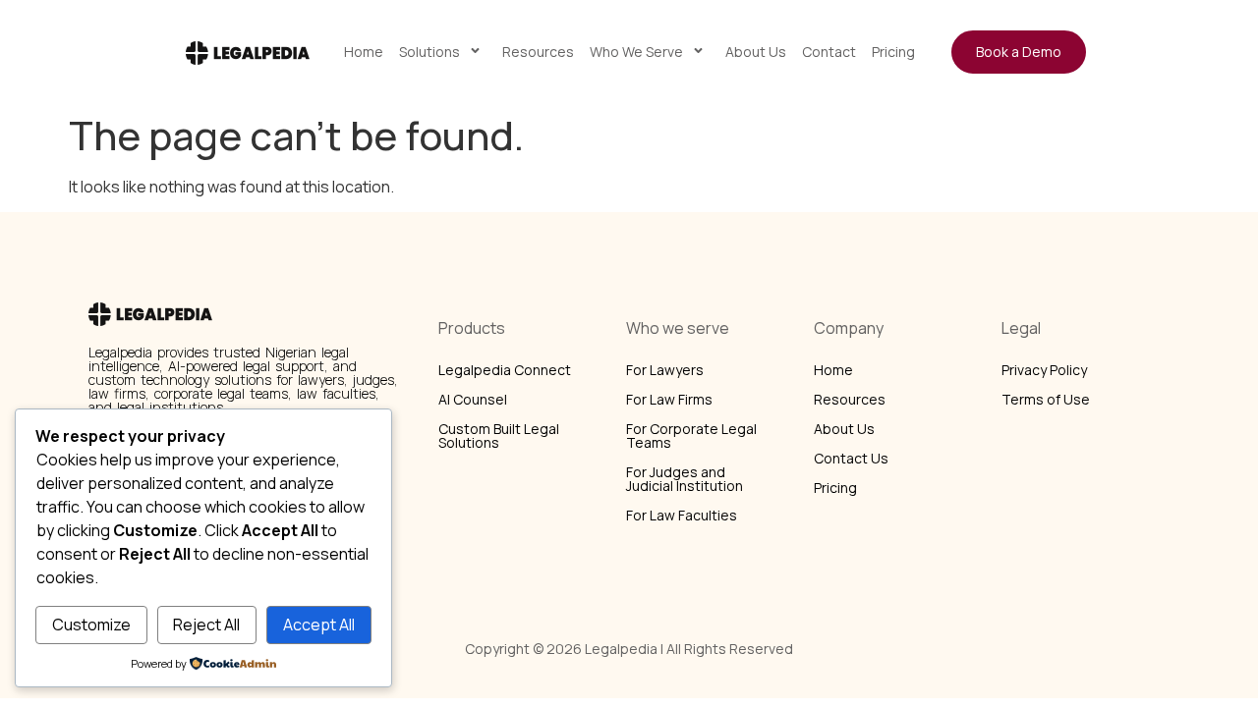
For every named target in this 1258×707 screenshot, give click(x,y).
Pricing (893, 51)
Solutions (429, 51)
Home (363, 51)
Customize (91, 624)
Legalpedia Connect (504, 369)
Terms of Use (1045, 399)
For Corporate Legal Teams (691, 435)
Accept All (319, 624)
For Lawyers (665, 369)
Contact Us (851, 458)
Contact (829, 51)
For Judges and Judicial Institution (684, 478)
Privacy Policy (1044, 369)
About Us (755, 51)
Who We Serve (636, 51)
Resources (538, 51)
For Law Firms (669, 399)
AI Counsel (472, 399)
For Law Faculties (681, 515)
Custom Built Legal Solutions (498, 435)
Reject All (206, 624)
